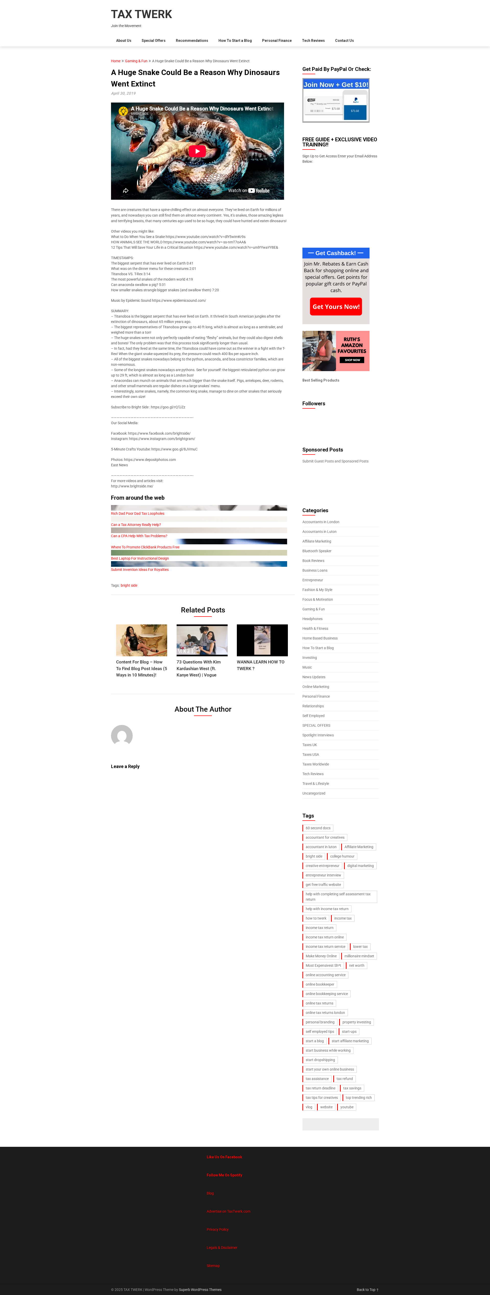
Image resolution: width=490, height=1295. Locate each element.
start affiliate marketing (350, 1041)
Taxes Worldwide (315, 764)
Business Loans (314, 570)
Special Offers (154, 41)
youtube (346, 1107)
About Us (123, 41)
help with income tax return (327, 909)
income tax (343, 918)
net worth (356, 965)
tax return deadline (320, 1088)
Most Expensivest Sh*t (323, 965)
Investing (309, 658)
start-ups (349, 1031)
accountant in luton (321, 847)
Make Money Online (321, 956)
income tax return (320, 928)
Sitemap (213, 1266)
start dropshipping (320, 1060)
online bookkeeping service (327, 994)
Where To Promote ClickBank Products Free (145, 547)
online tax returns (319, 1003)
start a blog (315, 1041)
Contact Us (344, 41)
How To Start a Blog (235, 41)
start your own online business (330, 1069)
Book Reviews (313, 561)
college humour (342, 856)
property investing (356, 1022)
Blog (210, 1193)
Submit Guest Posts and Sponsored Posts (335, 461)
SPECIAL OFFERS (316, 725)
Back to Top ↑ (368, 1290)
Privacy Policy (218, 1229)
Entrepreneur (312, 580)
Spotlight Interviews (318, 735)
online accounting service (326, 975)
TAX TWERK (141, 14)
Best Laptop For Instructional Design (140, 558)
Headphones (312, 619)
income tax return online (325, 937)
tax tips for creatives (322, 1098)
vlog (309, 1107)
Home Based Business (320, 638)
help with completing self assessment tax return (338, 896)
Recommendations (192, 41)
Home (115, 61)
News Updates (313, 677)
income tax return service (325, 947)
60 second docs (318, 828)
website (326, 1107)
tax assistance (317, 1079)
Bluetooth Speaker (317, 551)
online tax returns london (325, 1013)
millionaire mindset (359, 956)
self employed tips (320, 1031)
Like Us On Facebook (224, 1157)
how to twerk (316, 918)
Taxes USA (310, 754)
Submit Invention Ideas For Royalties (140, 570)
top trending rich (359, 1098)
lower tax (360, 947)
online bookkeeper (320, 984)
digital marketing (360, 866)
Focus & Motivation (317, 599)
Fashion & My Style (317, 590)
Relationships (313, 706)
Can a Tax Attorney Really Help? (136, 525)
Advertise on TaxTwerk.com (228, 1211)
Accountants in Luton (319, 532)
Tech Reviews (313, 41)
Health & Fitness (315, 628)
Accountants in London (320, 522)
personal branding (320, 1022)
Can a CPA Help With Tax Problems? (139, 536)
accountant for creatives (325, 837)
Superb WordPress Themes (200, 1290)
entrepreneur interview (323, 875)
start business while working (328, 1050)
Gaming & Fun (136, 61)
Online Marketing (315, 687)
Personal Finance (277, 41)
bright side (129, 585)
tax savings (352, 1088)
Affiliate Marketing (316, 541)
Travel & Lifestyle (315, 784)
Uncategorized (313, 793)
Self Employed (313, 716)
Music (307, 667)
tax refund (345, 1079)
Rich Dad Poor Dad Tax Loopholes (137, 513)
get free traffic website (323, 885)
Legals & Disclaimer (222, 1248)
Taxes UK (309, 745)
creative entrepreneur (322, 866)
